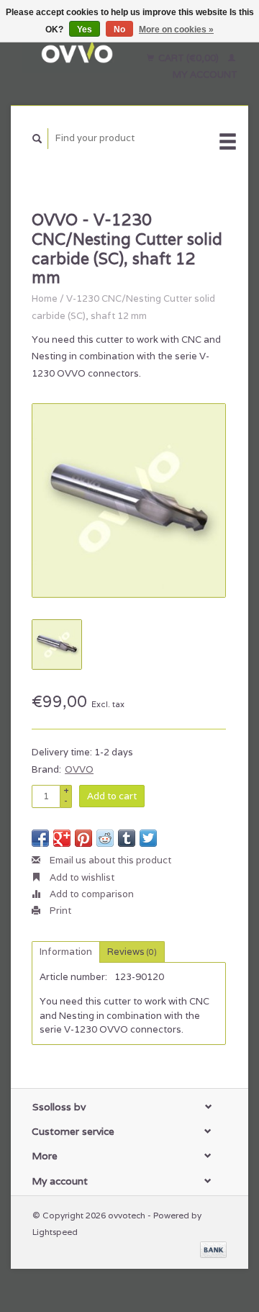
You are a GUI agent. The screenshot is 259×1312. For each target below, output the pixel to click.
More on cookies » (176, 29)
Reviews (132, 951)
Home (45, 298)
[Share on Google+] (62, 838)
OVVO (79, 769)
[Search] (37, 138)
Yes (84, 29)
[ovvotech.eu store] (76, 52)
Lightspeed (55, 1231)
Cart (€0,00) (188, 58)
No (119, 29)
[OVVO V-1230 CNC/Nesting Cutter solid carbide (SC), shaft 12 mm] (128, 500)
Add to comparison (90, 894)
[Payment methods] (213, 1248)
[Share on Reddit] (105, 838)
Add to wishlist (80, 877)
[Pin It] (83, 838)
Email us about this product (109, 860)
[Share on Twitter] (148, 838)
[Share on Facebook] (40, 838)
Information (66, 951)
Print (59, 910)
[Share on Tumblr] (126, 838)
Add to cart (112, 796)
